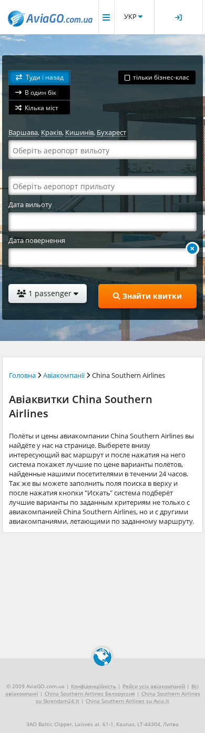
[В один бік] (192, 249)
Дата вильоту (30, 204)
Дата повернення (36, 240)
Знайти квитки (151, 296)
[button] (39, 77)
